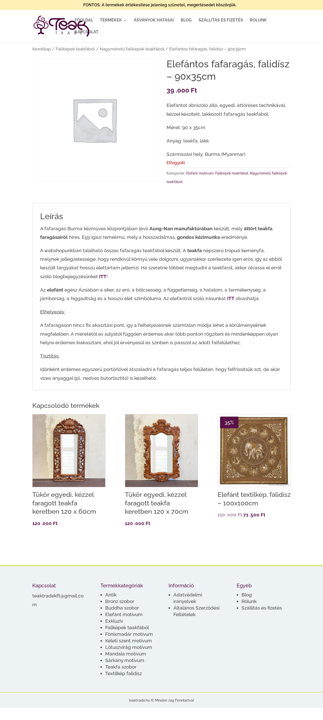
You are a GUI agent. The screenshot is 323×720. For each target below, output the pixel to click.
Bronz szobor (119, 601)
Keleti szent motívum (128, 640)
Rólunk (258, 20)
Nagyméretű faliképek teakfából (132, 48)
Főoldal (84, 20)
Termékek (111, 20)
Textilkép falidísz (123, 673)
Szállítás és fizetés (221, 20)
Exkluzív (114, 621)
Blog (186, 20)
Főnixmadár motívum (129, 634)
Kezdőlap (41, 48)
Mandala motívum (125, 653)
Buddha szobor (122, 608)
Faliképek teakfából (75, 48)
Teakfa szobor (121, 667)
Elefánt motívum (199, 173)
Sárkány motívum (124, 660)
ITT (102, 276)
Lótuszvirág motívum (128, 647)
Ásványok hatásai (154, 20)
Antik (111, 594)
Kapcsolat (86, 32)
